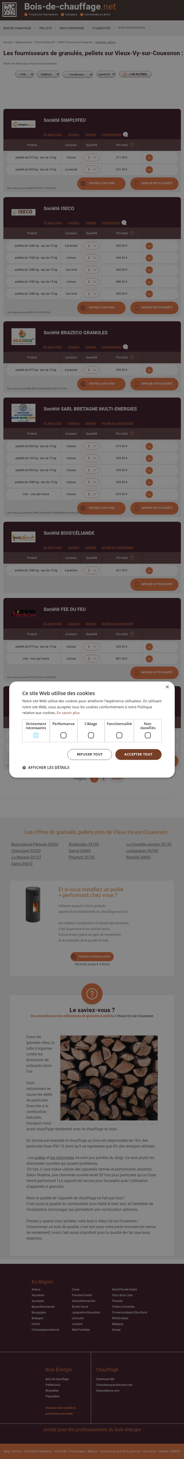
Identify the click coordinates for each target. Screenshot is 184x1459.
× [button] (167, 687)
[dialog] (92, 729)
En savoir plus (68, 712)
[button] (45, 767)
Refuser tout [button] (90, 754)
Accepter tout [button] (138, 754)
